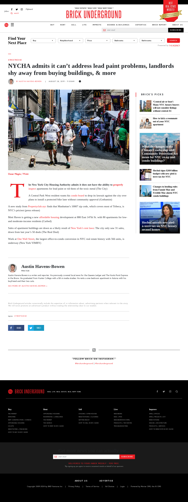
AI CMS (158, 486)
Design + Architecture (158, 423)
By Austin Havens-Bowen (29, 81)
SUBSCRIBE (176, 30)
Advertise (140, 25)
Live (84, 25)
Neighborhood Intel (122, 420)
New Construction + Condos (19, 420)
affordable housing (49, 217)
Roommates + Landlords (53, 417)
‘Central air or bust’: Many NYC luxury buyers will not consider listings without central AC (166, 106)
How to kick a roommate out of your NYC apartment (165, 121)
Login (122, 486)
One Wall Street (25, 238)
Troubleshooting (121, 426)
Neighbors (118, 414)
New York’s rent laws (82, 228)
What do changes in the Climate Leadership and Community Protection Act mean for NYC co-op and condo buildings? (160, 153)
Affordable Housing (16, 423)
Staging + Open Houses (88, 414)
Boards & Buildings (118, 25)
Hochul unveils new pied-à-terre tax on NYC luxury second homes (159, 226)
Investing (11, 417)
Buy (52, 25)
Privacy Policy (74, 486)
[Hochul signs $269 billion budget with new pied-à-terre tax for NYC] (145, 175)
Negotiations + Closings (88, 417)
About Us (177, 25)
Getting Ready (84, 420)
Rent (63, 25)
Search (173, 40)
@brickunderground (84, 363)
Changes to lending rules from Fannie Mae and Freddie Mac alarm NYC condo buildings (165, 191)
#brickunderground (104, 363)
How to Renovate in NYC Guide (161, 429)
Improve (97, 25)
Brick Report (159, 25)
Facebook (12, 9)
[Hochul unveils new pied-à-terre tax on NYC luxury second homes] (160, 217)
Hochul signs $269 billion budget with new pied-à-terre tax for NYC (165, 173)
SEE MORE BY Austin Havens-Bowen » (27, 286)
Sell (73, 25)
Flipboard (29, 9)
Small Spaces (154, 414)
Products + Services (157, 426)
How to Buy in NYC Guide (18, 432)
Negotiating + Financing (17, 429)
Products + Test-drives (123, 423)
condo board (77, 195)
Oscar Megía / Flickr (18, 174)
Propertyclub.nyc (37, 206)
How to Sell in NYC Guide (89, 423)
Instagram (22, 9)
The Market (12, 414)
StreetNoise (15, 60)
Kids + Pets (118, 417)
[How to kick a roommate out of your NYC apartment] (145, 123)
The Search (47, 423)
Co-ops (11, 426)
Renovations (154, 420)
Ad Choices (109, 486)
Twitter (17, 9)
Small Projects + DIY (157, 417)
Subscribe (127, 457)
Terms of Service (92, 486)
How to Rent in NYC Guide (53, 426)
